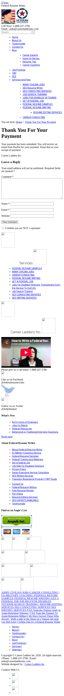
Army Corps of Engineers (25, 422)
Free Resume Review (23, 490)
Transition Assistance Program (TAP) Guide (34, 479)
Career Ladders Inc (34, 664)
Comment (7, 176)
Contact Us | (18, 636)
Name (5, 203)
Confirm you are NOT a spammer (22, 228)
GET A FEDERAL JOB (33, 101)
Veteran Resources (22, 428)
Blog (14, 50)
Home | (15, 626)
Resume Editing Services (25, 497)
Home (15, 37)
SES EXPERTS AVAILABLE (25, 500)
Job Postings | (19, 643)
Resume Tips (29, 61)
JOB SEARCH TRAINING (35, 94)
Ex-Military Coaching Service (26, 453)
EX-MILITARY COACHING (17, 595)
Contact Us (17, 47)
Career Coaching (31, 65)
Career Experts (30, 55)
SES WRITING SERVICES (24, 298)
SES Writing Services (22, 476)
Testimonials (18, 43)
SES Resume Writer (33, 88)
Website (5, 215)
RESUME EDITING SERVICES (47, 112)
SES (14, 76)
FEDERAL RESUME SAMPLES (38, 104)
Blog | (15, 640)
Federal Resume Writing (24, 487)
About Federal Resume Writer (27, 449)
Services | (17, 646)
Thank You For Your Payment (40, 122)
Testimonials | (19, 633)
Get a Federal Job (21, 462)
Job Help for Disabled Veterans (28, 466)
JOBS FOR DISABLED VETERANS (39, 97)
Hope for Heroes (31, 58)
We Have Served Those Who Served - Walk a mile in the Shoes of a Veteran (30, 617)
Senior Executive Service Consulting (30, 472)
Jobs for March (20, 425)
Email (5, 209)
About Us (16, 40)
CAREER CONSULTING (34, 117)
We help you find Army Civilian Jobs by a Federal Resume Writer (30, 620)
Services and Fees (21, 79)
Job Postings (18, 70)
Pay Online (17, 494)
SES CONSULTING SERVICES (37, 91)
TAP (14, 73)
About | (15, 630)
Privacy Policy (19, 469)
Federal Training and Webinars (27, 459)
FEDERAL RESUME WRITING (37, 107)
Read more (7, 436)
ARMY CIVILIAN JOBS (34, 84)
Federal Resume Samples (25, 456)
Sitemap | (17, 649)
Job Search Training (22, 291)
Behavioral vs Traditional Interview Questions (35, 432)
